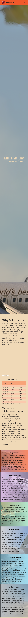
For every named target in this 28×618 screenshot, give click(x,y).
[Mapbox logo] (5, 375)
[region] (14, 362)
